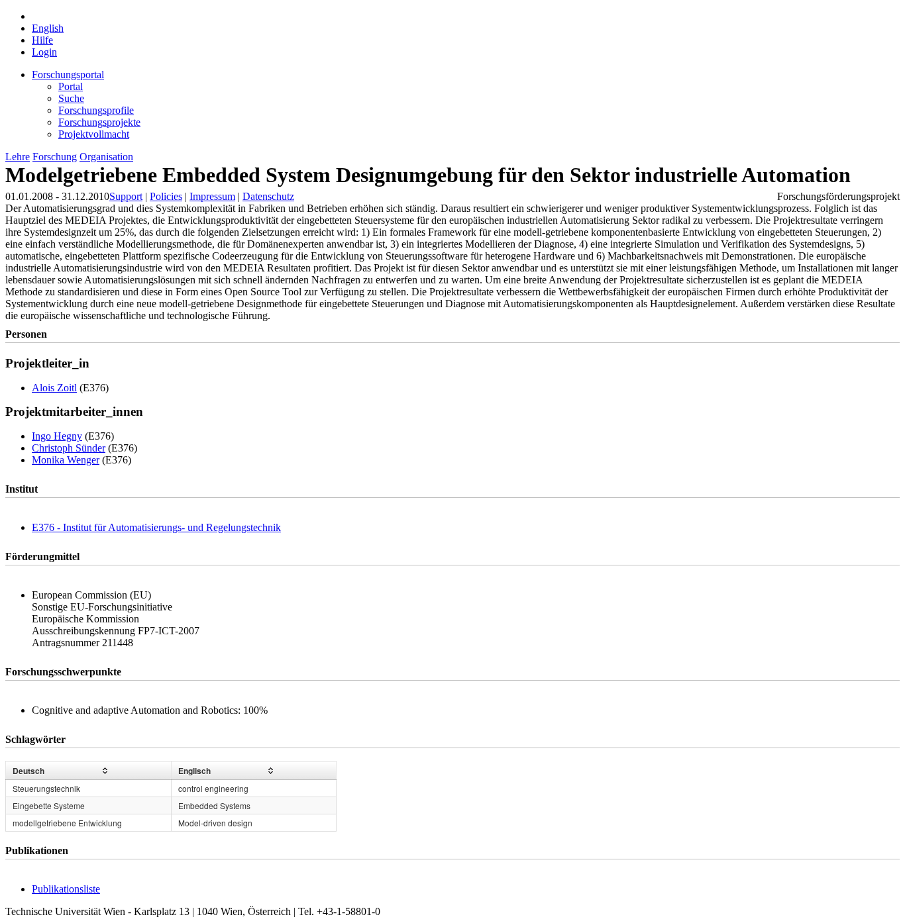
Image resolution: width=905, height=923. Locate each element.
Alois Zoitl (54, 387)
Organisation (106, 156)
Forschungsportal (68, 74)
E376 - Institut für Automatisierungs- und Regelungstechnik (156, 527)
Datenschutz (268, 196)
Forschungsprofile (96, 110)
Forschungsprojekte (99, 122)
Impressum (212, 196)
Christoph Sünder (68, 448)
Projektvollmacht (93, 134)
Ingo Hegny (57, 436)
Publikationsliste (66, 889)
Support (125, 196)
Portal (70, 86)
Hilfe (42, 40)
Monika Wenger (65, 459)
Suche (71, 98)
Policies (166, 196)
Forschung (54, 156)
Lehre (17, 156)
